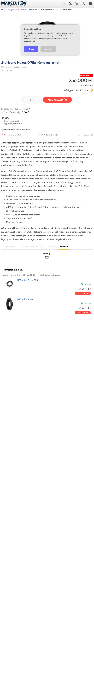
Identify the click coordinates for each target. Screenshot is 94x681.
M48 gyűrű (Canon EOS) (27, 280)
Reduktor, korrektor (29, 9)
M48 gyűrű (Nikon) (25, 299)
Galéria (64, 246)
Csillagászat (11, 9)
